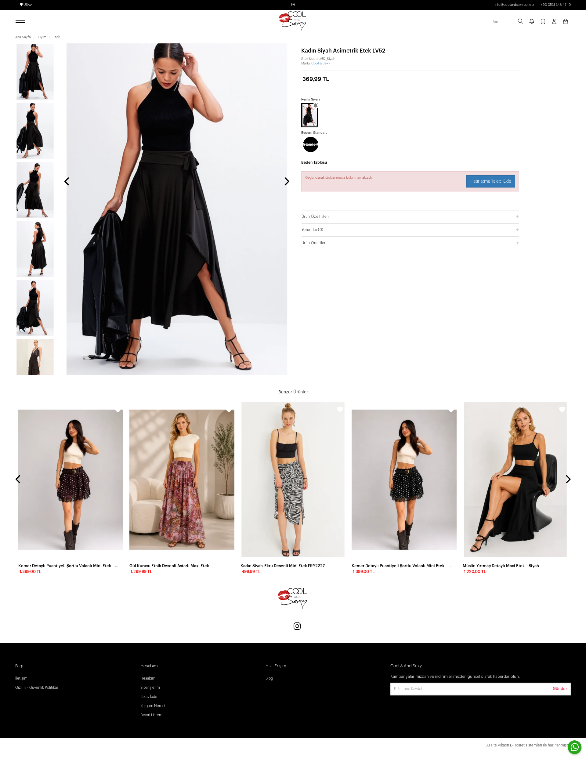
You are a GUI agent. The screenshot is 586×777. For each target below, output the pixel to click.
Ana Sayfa (23, 37)
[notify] (531, 22)
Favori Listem (151, 715)
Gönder (560, 689)
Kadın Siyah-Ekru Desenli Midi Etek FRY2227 (283, 566)
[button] (410, 216)
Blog (269, 678)
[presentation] (67, 182)
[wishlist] (117, 410)
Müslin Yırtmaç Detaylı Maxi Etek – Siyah (501, 566)
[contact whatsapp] (574, 747)
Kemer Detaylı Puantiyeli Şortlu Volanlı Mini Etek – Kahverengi (69, 566)
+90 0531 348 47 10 (556, 4)
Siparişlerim (150, 687)
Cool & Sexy (320, 63)
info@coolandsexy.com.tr (514, 4)
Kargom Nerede (153, 706)
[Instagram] (297, 627)
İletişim (21, 678)
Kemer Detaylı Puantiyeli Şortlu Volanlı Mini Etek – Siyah (402, 566)
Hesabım (147, 678)
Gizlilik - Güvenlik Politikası (37, 687)
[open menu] (21, 22)
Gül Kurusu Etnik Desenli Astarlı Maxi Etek (169, 566)
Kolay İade (148, 697)
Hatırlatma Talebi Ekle (490, 181)
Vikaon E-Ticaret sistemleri (520, 745)
